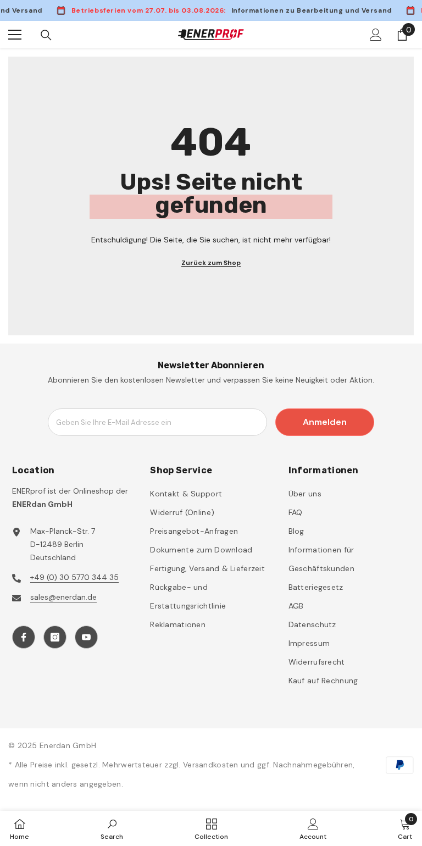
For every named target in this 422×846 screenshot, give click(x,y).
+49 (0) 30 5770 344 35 (74, 577)
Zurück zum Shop (211, 262)
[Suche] (46, 35)
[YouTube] (86, 637)
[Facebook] (23, 637)
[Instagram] (54, 637)
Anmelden (325, 422)
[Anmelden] (376, 35)
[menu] (14, 34)
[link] (111, 828)
